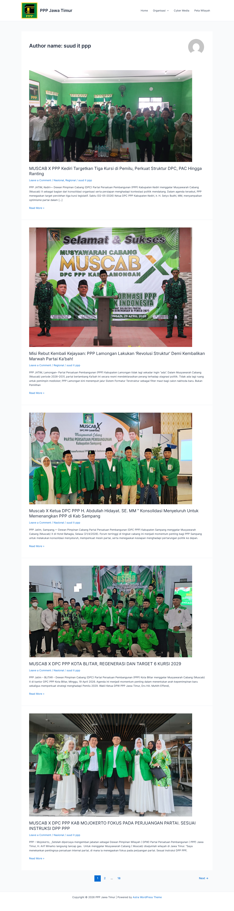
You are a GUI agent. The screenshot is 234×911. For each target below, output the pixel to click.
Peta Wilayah (202, 10)
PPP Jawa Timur (56, 10)
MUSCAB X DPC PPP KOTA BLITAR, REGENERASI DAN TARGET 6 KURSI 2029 (105, 663)
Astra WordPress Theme (147, 897)
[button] (167, 10)
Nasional (59, 180)
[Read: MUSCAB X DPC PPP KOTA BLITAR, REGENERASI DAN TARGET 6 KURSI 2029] (110, 611)
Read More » (36, 207)
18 (119, 878)
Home (144, 10)
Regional (70, 180)
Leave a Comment (40, 180)
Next (203, 878)
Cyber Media (181, 10)
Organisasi (159, 10)
